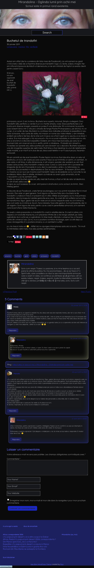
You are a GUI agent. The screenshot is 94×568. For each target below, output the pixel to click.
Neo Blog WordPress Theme (41, 564)
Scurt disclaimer (9, 557)
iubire (34, 256)
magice (21, 46)
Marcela (16, 373)
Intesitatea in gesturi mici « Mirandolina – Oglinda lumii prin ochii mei (43, 364)
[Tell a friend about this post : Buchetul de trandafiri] (47, 237)
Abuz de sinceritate (30, 526)
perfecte (33, 46)
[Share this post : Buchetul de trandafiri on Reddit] (33, 237)
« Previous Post (10, 291)
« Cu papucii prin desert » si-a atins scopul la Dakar (26, 537)
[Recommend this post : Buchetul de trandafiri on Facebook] (20, 237)
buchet (17, 256)
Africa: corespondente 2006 (13, 534)
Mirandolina (27, 263)
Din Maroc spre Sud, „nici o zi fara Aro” (20, 541)
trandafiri (55, 256)
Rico (62, 564)
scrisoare (44, 256)
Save (85, 117)
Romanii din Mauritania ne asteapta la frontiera (24, 549)
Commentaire (13, 459)
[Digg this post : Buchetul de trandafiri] (17, 237)
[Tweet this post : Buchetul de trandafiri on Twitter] (40, 237)
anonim (8, 256)
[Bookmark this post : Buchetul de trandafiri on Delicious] (14, 237)
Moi (27, 46)
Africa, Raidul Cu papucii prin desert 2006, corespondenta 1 (29, 539)
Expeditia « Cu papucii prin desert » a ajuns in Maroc (26, 544)
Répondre (12, 330)
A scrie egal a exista (10, 526)
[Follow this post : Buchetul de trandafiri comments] (43, 237)
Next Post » (86, 291)
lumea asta (12, 46)
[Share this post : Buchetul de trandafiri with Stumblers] (37, 237)
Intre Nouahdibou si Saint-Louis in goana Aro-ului (25, 546)
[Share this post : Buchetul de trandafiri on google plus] (24, 237)
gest (26, 256)
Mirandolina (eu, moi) (69, 534)
